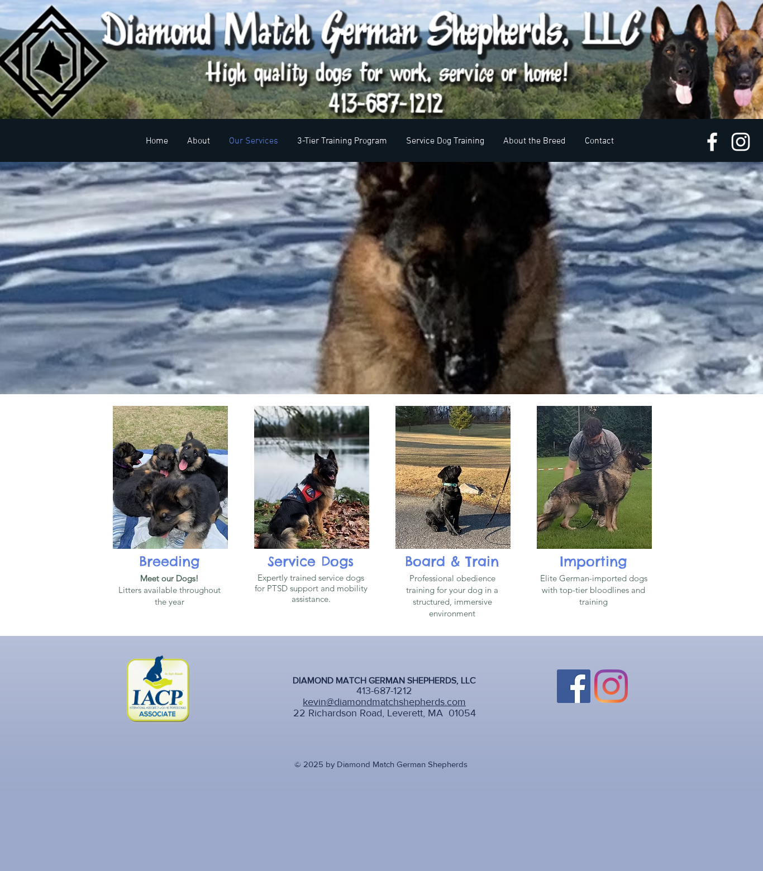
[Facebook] (573, 686)
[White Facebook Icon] (712, 142)
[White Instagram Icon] (740, 142)
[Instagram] (611, 686)
